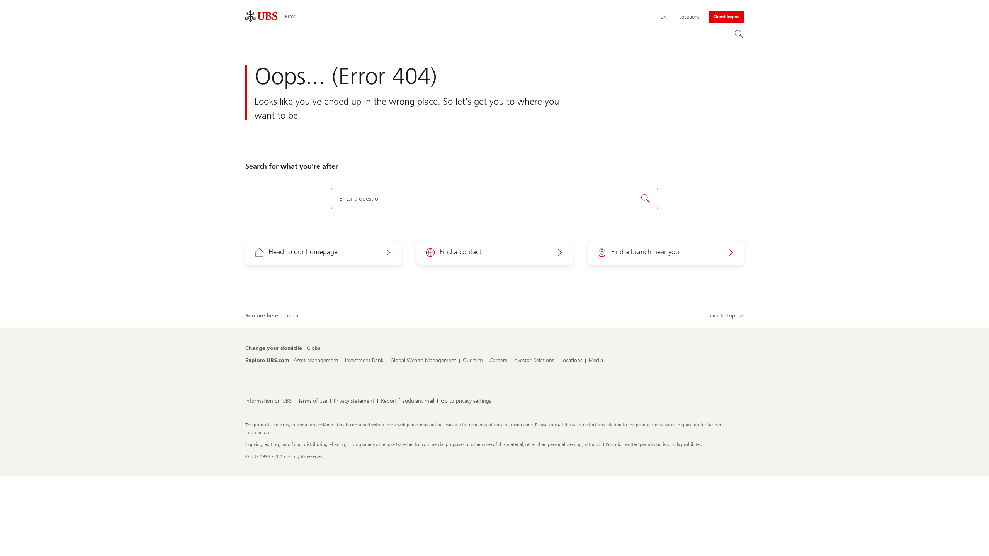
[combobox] (494, 198)
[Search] (739, 34)
